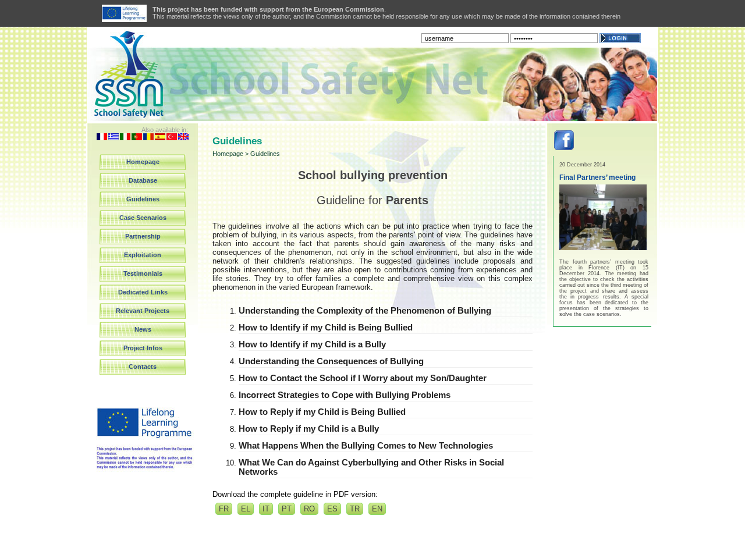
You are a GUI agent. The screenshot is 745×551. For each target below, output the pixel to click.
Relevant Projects (142, 310)
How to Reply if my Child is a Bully (309, 428)
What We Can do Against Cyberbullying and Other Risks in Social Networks (371, 467)
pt (287, 508)
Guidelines (142, 198)
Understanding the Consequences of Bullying (331, 361)
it (265, 508)
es (332, 508)
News (142, 329)
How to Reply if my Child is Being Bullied (322, 412)
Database (143, 180)
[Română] (148, 137)
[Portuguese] (137, 137)
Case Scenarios (142, 217)
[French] (102, 137)
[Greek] (113, 137)
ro (309, 508)
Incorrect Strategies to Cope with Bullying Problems (344, 395)
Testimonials (142, 273)
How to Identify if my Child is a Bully (312, 344)
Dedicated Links (143, 292)
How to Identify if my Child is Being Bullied (326, 327)
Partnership (143, 236)
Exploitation (142, 254)
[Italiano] (125, 137)
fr (224, 508)
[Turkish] (171, 137)
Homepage (142, 161)
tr (355, 508)
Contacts (143, 366)
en (377, 508)
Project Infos (142, 347)
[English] (183, 137)
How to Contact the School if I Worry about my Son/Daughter (363, 378)
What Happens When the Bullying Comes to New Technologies (366, 445)
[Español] (160, 137)
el (245, 508)
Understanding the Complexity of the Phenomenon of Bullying (365, 310)
